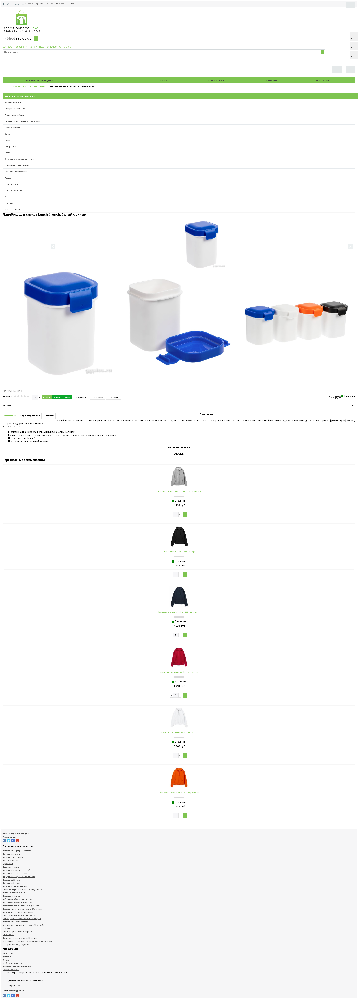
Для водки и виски (11, 867)
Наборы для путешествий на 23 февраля (21, 905)
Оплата (67, 46)
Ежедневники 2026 (13, 102)
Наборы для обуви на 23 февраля (17, 902)
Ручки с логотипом (13, 197)
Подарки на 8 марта (11, 854)
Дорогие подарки (12, 127)
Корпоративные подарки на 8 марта (19, 915)
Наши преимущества (55, 4)
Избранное (114, 397)
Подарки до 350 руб (11, 880)
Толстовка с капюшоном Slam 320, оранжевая (179, 792)
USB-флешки (10, 146)
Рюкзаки (6, 928)
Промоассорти (11, 184)
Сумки (7, 140)
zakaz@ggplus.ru (17, 990)
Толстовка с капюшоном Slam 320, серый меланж (179, 491)
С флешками (8, 863)
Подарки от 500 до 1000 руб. (15, 886)
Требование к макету (26, 46)
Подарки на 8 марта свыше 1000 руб (19, 876)
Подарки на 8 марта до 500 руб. (16, 870)
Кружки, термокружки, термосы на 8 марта (22, 918)
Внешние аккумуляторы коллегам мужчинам (22, 889)
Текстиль (9, 203)
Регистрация (18, 4)
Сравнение (98, 397)
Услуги (163, 80)
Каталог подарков (107, 80)
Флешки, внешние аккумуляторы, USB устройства (25, 925)
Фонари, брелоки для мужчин (16, 944)
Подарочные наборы (14, 115)
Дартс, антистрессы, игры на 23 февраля (20, 938)
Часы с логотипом (13, 209)
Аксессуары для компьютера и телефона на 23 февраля (27, 941)
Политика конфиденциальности (17, 966)
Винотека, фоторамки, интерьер (19, 159)
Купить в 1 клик (62, 397)
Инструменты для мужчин (14, 892)
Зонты (7, 134)
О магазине (322, 80)
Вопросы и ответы (11, 969)
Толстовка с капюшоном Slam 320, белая (179, 732)
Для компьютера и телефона (18, 165)
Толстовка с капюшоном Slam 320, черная (179, 551)
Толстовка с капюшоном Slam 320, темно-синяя (179, 612)
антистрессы (8, 934)
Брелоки (8, 153)
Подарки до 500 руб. (11, 883)
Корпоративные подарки (40, 80)
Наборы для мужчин (11, 896)
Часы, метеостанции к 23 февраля (18, 912)
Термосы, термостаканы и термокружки (23, 121)
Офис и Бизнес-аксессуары (17, 171)
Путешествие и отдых (14, 190)
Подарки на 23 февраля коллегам (17, 850)
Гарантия (39, 4)
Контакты (271, 80)
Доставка (29, 4)
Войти (8, 4)
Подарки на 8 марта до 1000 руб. (17, 873)
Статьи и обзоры (216, 80)
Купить (46, 397)
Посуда (8, 178)
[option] (201, 256)
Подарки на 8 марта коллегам (16, 921)
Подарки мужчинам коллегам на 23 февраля (22, 909)
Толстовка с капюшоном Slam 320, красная (179, 672)
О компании (72, 4)
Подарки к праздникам (15, 108)
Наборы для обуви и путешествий (18, 899)
